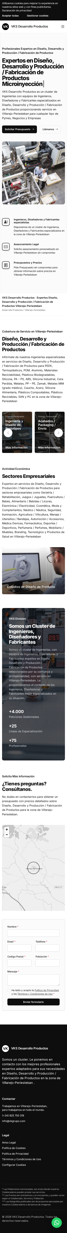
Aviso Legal (9, 1142)
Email (11, 941)
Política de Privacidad (47, 990)
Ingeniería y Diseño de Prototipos (14, 424)
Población (42, 956)
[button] (58, 433)
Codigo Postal (16, 956)
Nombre (12, 926)
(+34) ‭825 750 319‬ (13, 1115)
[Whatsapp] (57, 1223)
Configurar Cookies (14, 1164)
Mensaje (13, 971)
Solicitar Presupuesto (17, 129)
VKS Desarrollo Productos (29, 26)
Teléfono (41, 941)
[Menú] (63, 26)
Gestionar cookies (37, 15)
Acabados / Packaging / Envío (47, 424)
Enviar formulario (33, 1001)
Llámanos (48, 129)
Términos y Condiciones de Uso (35, 993)
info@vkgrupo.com (13, 1121)
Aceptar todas (10, 15)
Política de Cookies (14, 1148)
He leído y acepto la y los (35, 992)
